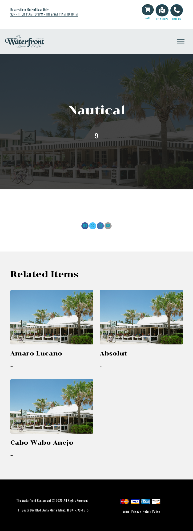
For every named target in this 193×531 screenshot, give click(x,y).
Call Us (176, 19)
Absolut (113, 353)
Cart (147, 18)
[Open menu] (181, 41)
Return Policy (151, 511)
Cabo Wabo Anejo (42, 442)
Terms (125, 511)
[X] (92, 225)
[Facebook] (84, 225)
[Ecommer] (148, 9)
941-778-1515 (79, 509)
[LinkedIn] (100, 225)
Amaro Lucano (36, 353)
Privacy (136, 511)
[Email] (108, 225)
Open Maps (162, 19)
